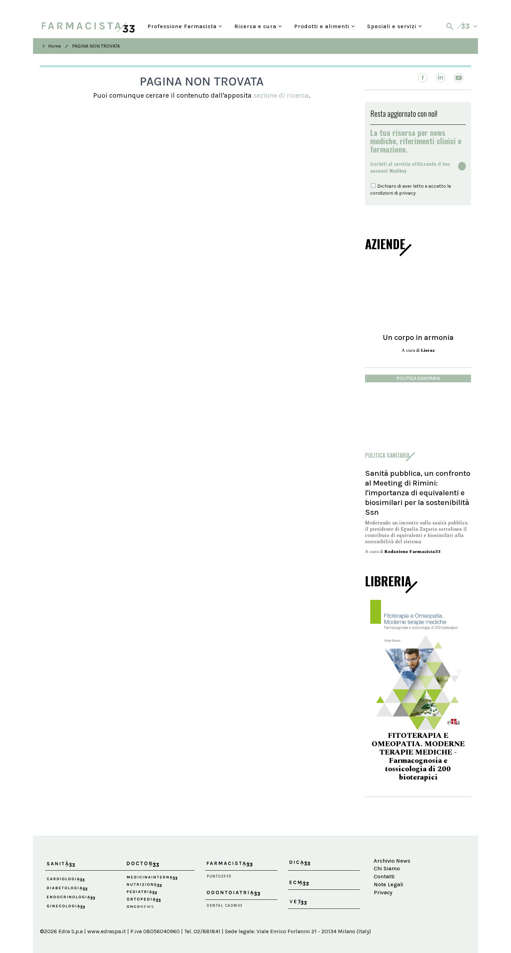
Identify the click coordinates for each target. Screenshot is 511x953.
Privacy (383, 892)
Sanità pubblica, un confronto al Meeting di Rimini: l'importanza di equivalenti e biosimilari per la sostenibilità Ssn (417, 493)
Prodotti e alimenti (322, 25)
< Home (51, 46)
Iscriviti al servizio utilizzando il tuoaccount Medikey (410, 167)
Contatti (384, 876)
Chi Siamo (387, 868)
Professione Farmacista (182, 25)
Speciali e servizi (392, 25)
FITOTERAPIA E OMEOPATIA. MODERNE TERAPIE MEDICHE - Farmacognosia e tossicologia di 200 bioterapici (412, 756)
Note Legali (388, 884)
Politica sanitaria (418, 378)
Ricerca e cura (256, 25)
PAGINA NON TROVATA (96, 46)
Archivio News (392, 860)
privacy (407, 193)
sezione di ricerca (281, 95)
